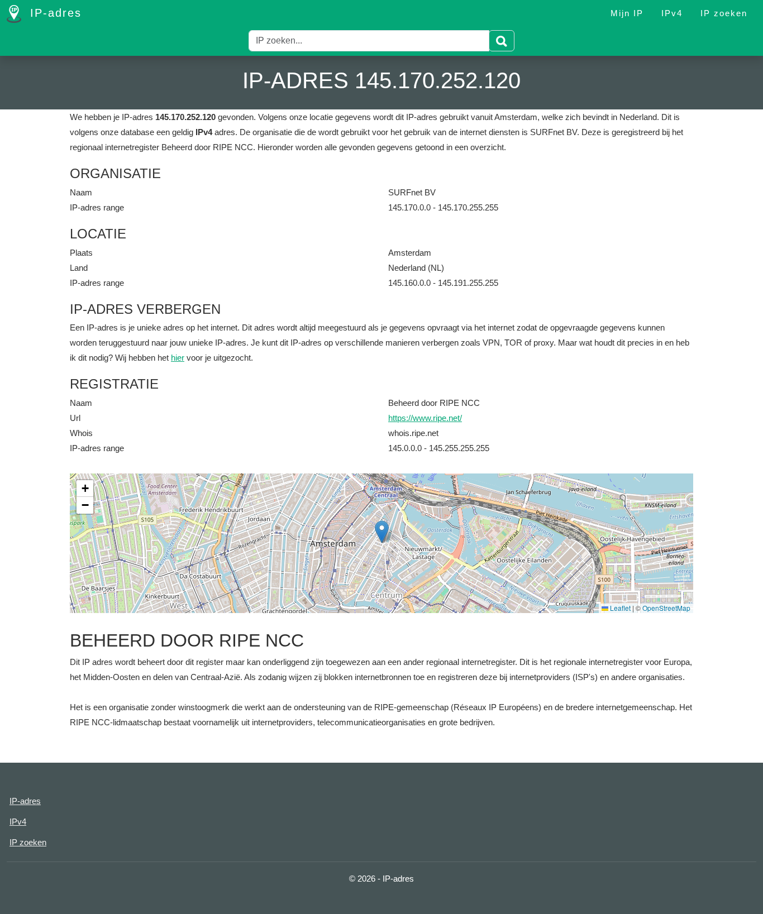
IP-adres (54, 13)
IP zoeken (723, 13)
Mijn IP (627, 13)
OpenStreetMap (666, 607)
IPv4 (672, 13)
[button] (382, 531)
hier (177, 357)
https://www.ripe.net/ (425, 418)
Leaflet (619, 607)
